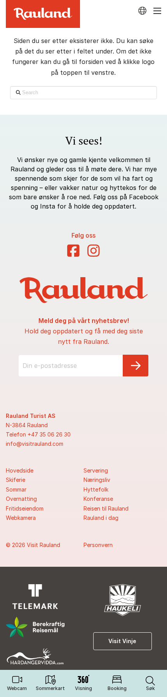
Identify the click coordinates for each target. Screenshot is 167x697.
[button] (150, 683)
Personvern (98, 545)
